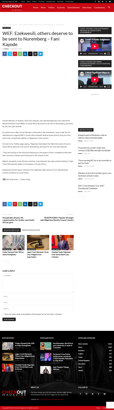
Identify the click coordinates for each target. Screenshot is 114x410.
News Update (12, 25)
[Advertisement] (57, 18)
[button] (109, 8)
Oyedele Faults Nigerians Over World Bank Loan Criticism (61, 254)
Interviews (60, 1)
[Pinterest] (15, 54)
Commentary (69, 1)
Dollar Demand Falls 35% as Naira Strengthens (24, 344)
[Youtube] (110, 1)
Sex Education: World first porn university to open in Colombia (63, 345)
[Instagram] (99, 1)
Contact (104, 408)
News (28, 1)
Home (23, 1)
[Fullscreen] (109, 53)
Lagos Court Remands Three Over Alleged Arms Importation (38, 254)
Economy (41, 1)
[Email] (30, 54)
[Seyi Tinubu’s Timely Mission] (45, 370)
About (98, 408)
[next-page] (7, 261)
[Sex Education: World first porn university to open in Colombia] (45, 346)
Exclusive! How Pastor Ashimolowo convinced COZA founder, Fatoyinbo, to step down (63, 357)
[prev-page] (3, 261)
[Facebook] (95, 1)
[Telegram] (40, 54)
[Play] (81, 53)
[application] (95, 46)
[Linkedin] (25, 54)
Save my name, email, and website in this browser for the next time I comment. (33, 314)
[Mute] (105, 53)
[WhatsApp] (20, 54)
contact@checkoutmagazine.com (51, 399)
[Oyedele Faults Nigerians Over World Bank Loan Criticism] (63, 242)
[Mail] (102, 1)
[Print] (35, 54)
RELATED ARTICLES (11, 230)
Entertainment (50, 1)
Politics (34, 1)
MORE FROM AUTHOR (31, 230)
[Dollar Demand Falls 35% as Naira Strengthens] (13, 242)
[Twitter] (106, 1)
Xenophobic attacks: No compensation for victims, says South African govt (18, 220)
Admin (6, 49)
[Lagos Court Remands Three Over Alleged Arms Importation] (38, 242)
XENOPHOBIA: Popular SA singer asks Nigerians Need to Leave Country (57, 219)
